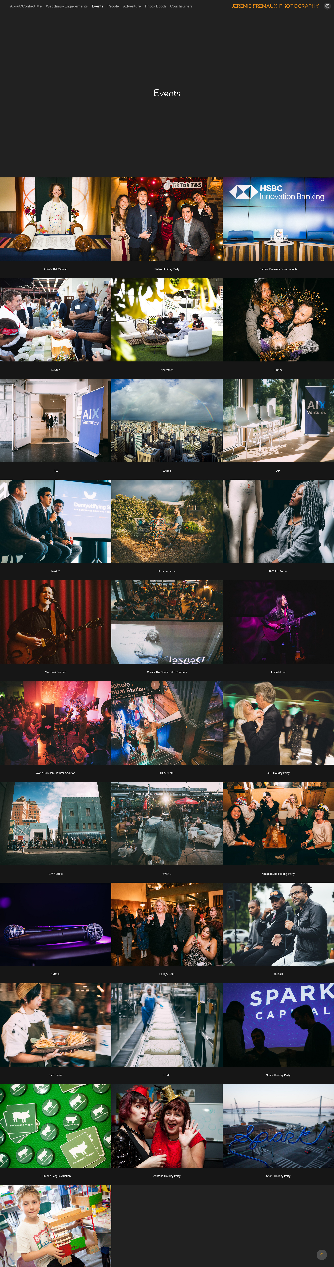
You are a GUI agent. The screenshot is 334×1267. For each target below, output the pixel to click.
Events (97, 6)
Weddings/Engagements (67, 6)
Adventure (132, 6)
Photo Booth (155, 6)
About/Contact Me (26, 6)
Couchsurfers (181, 6)
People (113, 6)
